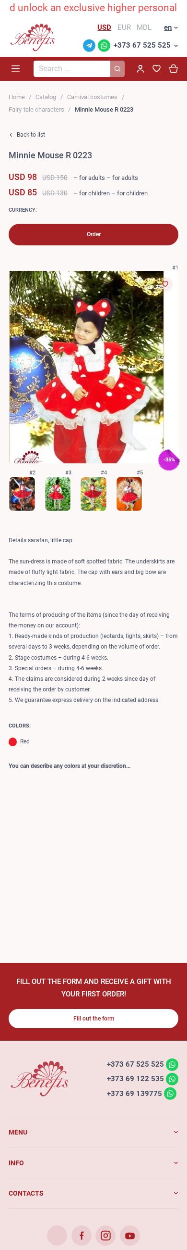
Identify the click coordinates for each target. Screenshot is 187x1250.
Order (94, 234)
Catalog (45, 97)
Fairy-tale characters (36, 109)
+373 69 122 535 (135, 1078)
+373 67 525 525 (142, 45)
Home (17, 97)
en (168, 27)
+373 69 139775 (134, 1093)
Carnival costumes (92, 97)
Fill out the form (93, 1018)
